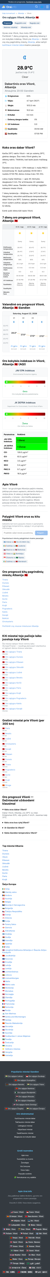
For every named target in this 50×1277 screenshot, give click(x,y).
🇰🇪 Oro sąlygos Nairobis (15, 1084)
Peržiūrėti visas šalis (33, 2)
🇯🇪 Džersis (7, 918)
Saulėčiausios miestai (25, 1133)
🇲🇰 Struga (6, 786)
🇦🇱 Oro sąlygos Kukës (12, 704)
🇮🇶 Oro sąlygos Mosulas (25, 1096)
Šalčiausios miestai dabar (25, 1122)
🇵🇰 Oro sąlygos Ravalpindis (25, 1092)
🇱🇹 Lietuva (7, 975)
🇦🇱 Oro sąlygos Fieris (11, 689)
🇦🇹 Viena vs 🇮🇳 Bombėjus (14, 554)
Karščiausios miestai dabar (25, 1118)
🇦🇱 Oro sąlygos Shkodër (13, 668)
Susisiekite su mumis (25, 1159)
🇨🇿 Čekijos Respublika (12, 911)
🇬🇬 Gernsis (7, 927)
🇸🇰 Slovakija (7, 1026)
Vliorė (4, 857)
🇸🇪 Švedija (7, 1039)
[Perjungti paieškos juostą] (36, 7)
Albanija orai (26, 27)
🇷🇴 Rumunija (7, 1007)
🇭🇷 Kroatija (7, 962)
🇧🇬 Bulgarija (7, 908)
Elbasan (5, 586)
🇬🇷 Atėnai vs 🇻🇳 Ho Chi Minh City (17, 542)
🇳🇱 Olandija (7, 997)
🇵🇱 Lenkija (6, 968)
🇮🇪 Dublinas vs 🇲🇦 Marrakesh (15, 561)
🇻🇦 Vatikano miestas (11, 1049)
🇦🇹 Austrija (7, 898)
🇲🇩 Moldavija (8, 988)
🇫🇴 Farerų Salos (9, 924)
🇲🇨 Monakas (7, 991)
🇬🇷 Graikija (7, 934)
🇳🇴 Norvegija (8, 994)
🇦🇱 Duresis (7, 760)
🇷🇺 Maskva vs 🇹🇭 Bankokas (14, 550)
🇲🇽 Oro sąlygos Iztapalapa (25, 1100)
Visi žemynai (25, 1166)
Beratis (5, 596)
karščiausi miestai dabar (13, 45)
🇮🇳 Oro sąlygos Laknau (14, 1076)
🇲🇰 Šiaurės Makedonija (12, 1023)
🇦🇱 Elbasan (7, 755)
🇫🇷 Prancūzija (8, 1004)
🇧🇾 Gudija (6, 937)
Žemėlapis (25, 1163)
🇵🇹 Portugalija (8, 1000)
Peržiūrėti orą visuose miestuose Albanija (20, 626)
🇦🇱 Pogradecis (8, 771)
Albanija (21, 13)
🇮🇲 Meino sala (8, 984)
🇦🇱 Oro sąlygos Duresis (12, 658)
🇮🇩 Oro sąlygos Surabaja (35, 1076)
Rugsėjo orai (34, 23)
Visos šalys (25, 1170)
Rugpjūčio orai (20, 23)
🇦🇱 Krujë (6, 781)
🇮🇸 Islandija (7, 940)
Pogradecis (7, 608)
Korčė (4, 599)
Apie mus (25, 1155)
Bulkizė (5, 618)
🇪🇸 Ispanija (7, 943)
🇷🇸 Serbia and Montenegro (14, 1017)
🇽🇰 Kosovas (7, 959)
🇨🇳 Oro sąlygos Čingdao (14, 1109)
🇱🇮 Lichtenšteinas (10, 972)
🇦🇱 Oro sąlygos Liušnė (12, 673)
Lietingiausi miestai (25, 1126)
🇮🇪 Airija (6, 889)
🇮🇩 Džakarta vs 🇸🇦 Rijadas (14, 557)
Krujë (4, 605)
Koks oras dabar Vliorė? (15, 809)
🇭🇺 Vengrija (7, 1052)
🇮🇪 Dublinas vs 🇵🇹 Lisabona (14, 546)
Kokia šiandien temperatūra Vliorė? (20, 833)
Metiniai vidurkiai (10, 27)
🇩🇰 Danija (6, 914)
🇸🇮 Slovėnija (7, 1029)
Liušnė (5, 592)
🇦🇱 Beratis (6, 734)
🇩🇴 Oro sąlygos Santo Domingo (25, 1104)
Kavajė (5, 615)
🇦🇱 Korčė (6, 776)
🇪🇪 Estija (6, 921)
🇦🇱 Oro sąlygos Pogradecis (14, 699)
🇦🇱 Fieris (6, 729)
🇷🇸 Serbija (6, 1020)
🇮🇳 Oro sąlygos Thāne (35, 1084)
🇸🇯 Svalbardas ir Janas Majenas (16, 1036)
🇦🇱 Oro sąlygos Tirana (12, 653)
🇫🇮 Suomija (7, 1033)
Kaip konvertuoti (8, 13)
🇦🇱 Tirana (6, 765)
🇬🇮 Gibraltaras (8, 931)
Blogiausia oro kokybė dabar (25, 1137)
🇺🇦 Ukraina (7, 1046)
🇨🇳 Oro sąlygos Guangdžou (25, 1080)
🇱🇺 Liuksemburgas (10, 978)
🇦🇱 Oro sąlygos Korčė (11, 684)
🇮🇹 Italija (6, 947)
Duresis (5, 583)
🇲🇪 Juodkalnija (8, 955)
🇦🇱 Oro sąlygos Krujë (11, 694)
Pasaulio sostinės (25, 1174)
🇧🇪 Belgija (6, 902)
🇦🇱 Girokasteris (9, 745)
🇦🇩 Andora (7, 895)
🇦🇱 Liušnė (6, 739)
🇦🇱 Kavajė (6, 750)
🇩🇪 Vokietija (7, 1055)
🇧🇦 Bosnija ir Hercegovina (13, 905)
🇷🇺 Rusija (6, 1010)
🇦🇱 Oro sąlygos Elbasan (12, 663)
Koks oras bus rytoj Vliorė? (16, 822)
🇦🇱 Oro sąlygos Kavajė (12, 709)
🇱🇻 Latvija (6, 965)
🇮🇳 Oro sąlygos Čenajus (36, 1109)
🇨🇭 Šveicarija (8, 1042)
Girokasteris (7, 621)
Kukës (4, 612)
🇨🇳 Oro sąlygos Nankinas (25, 1088)
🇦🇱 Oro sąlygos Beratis (12, 678)
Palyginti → (41, 533)
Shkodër (6, 589)
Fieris (4, 602)
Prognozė (7, 23)
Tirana (5, 579)
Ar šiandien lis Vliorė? (14, 828)
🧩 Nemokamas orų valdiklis (25, 1177)
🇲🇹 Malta (6, 981)
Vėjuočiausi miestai (25, 1129)
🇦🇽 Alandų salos (9, 892)
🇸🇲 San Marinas (9, 1013)
